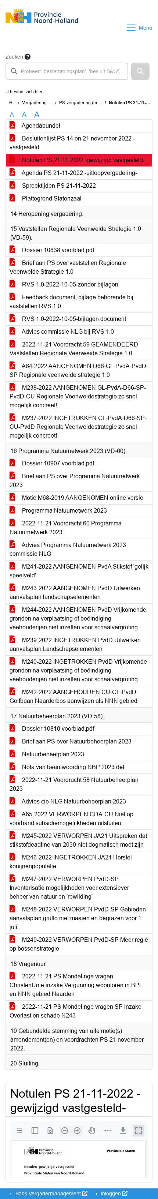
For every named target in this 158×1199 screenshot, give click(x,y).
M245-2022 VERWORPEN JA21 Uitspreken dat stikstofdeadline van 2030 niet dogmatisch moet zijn (78, 840)
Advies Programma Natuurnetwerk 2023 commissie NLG (68, 549)
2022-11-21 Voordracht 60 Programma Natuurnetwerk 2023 (66, 527)
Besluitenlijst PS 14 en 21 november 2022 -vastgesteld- (72, 142)
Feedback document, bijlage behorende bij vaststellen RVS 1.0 (71, 301)
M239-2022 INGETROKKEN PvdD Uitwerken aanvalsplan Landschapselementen (75, 644)
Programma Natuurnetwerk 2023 (64, 510)
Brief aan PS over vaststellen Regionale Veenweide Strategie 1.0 (68, 267)
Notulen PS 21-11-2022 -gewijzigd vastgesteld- (83, 160)
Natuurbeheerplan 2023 (52, 754)
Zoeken (14, 57)
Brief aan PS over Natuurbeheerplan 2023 (76, 741)
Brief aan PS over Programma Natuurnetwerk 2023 (75, 480)
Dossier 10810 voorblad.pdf (57, 729)
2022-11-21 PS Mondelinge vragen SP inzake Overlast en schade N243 (75, 1011)
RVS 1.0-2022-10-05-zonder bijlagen (69, 284)
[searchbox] (67, 71)
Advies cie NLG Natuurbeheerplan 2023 (73, 801)
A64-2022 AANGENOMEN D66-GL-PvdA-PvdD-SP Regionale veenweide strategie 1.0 (79, 370)
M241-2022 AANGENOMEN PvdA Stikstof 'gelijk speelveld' (79, 570)
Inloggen (110, 1193)
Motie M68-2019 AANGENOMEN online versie (82, 498)
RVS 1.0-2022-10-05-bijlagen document (73, 319)
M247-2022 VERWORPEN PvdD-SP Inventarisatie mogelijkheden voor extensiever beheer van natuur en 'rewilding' (69, 888)
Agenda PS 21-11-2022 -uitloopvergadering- (79, 173)
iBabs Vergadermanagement (47, 1193)
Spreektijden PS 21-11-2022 (58, 186)
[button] (140, 71)
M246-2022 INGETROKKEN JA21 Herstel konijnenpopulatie (71, 861)
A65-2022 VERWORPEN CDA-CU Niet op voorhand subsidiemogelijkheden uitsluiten (71, 818)
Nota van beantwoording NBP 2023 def (72, 767)
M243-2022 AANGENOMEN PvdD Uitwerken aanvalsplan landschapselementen (75, 592)
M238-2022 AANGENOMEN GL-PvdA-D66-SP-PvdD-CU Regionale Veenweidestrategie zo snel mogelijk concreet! (78, 396)
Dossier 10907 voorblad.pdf (57, 463)
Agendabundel (40, 126)
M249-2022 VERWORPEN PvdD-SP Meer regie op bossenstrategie (79, 944)
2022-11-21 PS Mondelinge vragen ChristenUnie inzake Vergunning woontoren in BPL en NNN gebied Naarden (76, 985)
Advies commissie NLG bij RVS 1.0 (67, 332)
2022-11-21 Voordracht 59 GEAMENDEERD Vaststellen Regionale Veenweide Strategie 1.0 (74, 348)
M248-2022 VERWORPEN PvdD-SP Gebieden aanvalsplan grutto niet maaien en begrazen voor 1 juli (78, 918)
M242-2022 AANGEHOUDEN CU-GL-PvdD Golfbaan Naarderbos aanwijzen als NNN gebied (73, 696)
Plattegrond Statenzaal (51, 198)
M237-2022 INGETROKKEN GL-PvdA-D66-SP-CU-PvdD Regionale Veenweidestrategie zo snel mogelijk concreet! (78, 427)
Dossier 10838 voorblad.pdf (57, 250)
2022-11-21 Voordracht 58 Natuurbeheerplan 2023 (74, 784)
